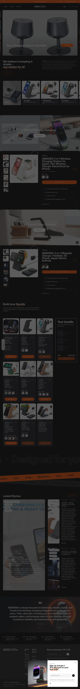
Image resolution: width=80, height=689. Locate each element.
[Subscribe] (73, 675)
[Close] (75, 662)
